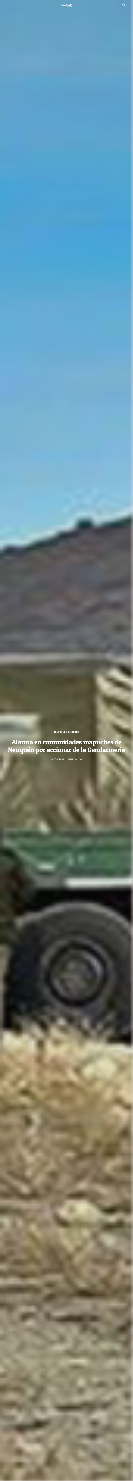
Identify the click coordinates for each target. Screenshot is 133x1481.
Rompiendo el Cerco (67, 732)
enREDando (75, 759)
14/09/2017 (57, 759)
